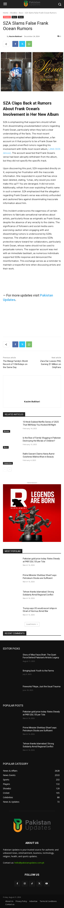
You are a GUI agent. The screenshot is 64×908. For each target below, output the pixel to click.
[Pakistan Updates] (32, 3)
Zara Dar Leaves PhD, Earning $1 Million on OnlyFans (50, 364)
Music (21, 17)
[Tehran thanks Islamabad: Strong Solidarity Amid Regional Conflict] (11, 596)
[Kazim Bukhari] (5, 36)
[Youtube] (47, 883)
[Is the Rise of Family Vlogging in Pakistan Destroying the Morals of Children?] (11, 442)
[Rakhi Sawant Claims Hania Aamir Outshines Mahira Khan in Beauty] (11, 458)
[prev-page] (5, 469)
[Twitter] (22, 44)
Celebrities (8, 463)
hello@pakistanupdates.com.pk (29, 862)
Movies (6, 431)
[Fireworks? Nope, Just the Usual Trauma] (11, 691)
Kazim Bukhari (15, 36)
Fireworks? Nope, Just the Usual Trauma (41, 686)
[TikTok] (32, 883)
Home (5, 13)
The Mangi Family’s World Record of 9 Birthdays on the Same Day (15, 364)
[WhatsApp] (29, 44)
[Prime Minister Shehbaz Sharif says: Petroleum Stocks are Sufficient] (11, 580)
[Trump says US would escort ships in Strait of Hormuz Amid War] (11, 613)
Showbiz (13, 13)
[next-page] (9, 469)
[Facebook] (15, 44)
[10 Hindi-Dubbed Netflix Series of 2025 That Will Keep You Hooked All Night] (11, 427)
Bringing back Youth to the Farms (38, 671)
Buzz (21, 13)
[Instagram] (25, 883)
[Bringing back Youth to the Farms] (11, 675)
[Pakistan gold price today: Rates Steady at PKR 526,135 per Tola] (11, 563)
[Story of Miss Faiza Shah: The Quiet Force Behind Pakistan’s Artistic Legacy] (11, 659)
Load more (31, 624)
